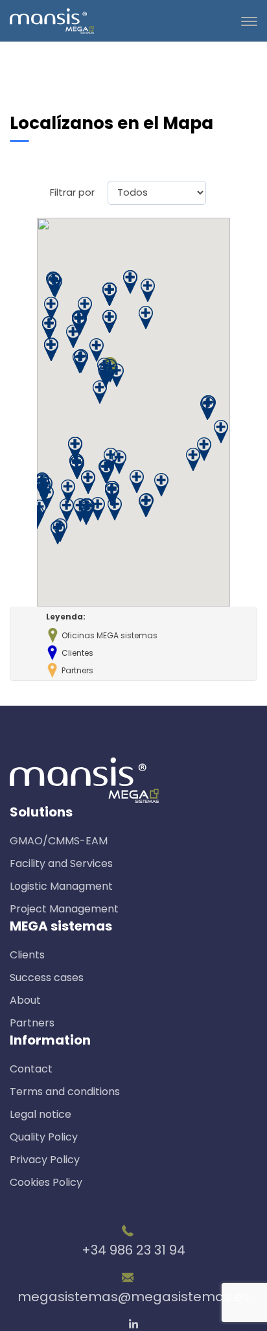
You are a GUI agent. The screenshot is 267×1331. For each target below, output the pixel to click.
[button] (68, 491)
